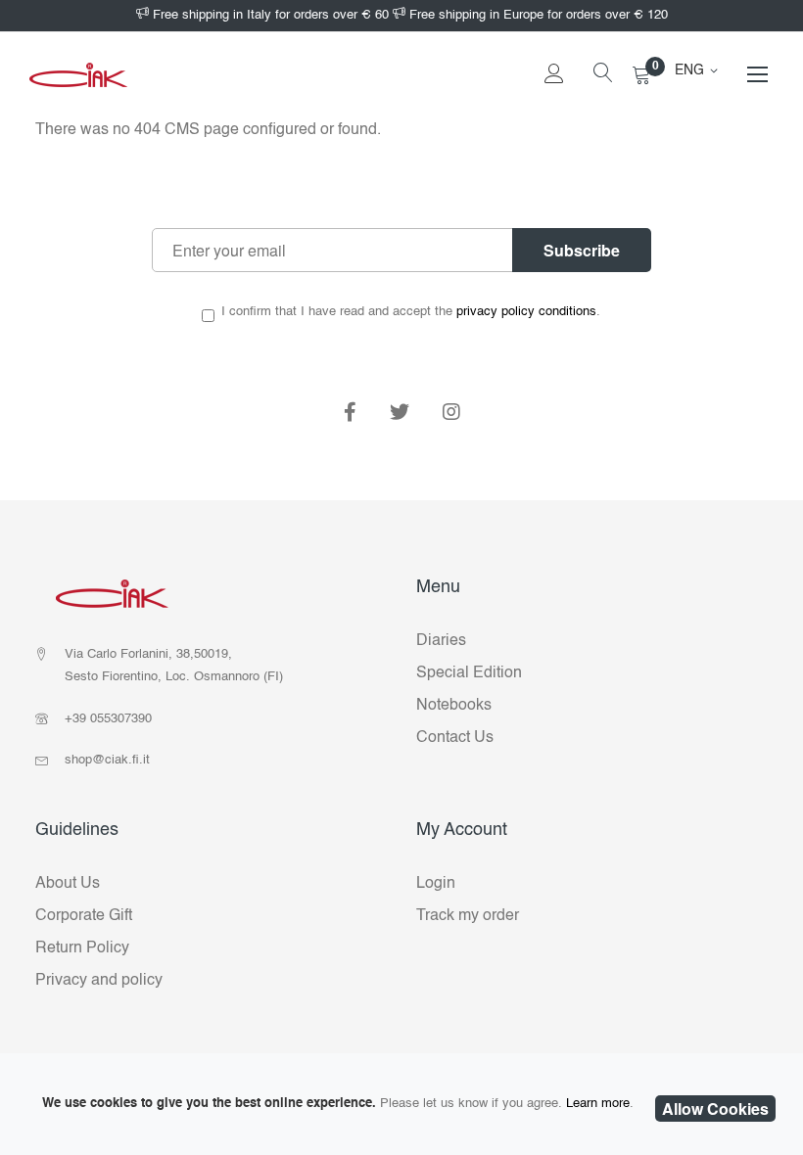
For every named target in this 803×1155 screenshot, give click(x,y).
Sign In (554, 103)
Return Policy (82, 948)
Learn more (598, 1103)
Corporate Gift (83, 916)
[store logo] (78, 75)
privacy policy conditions (526, 311)
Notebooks (454, 706)
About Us (67, 884)
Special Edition (469, 673)
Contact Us (455, 738)
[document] (401, 1104)
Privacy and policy (99, 981)
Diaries (441, 641)
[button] (700, 70)
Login (435, 884)
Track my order (467, 916)
